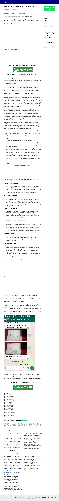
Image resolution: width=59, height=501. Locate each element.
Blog (44, 16)
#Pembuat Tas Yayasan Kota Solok (15, 423)
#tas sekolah (13, 425)
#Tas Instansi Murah (13, 424)
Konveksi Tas (6, 9)
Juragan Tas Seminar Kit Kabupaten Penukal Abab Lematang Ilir (49, 42)
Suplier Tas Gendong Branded (31, 453)
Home (9, 1)
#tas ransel (6, 425)
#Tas (25, 423)
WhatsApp (24, 420)
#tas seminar (29, 425)
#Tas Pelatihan (29, 424)
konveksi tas (6, 125)
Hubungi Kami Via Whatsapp (49, 8)
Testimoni (28, 1)
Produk (13, 1)
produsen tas (32, 246)
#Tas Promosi (37, 424)
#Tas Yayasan (16, 426)
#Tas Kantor (22, 424)
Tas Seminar (46, 23)
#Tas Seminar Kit (37, 425)
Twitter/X (18, 420)
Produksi (45, 20)
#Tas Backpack (30, 423)
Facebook (13, 420)
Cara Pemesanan (20, 1)
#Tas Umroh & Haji (8, 426)
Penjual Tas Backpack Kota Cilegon (33, 433)
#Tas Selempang (21, 425)
